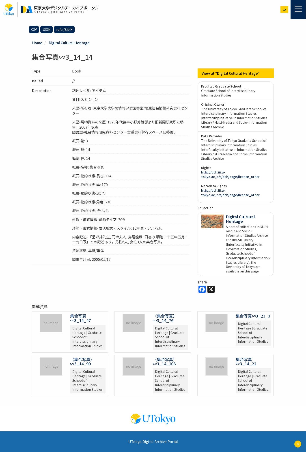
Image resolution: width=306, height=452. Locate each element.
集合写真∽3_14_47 (80, 318)
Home (37, 42)
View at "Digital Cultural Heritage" (230, 73)
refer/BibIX (64, 29)
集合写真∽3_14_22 (246, 361)
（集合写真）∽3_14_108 (165, 361)
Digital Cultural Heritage (69, 42)
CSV (34, 29)
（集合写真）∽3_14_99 (82, 361)
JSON (46, 29)
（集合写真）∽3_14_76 (165, 318)
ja (284, 9)
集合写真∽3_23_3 (253, 316)
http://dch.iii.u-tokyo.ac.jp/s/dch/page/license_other (230, 174)
